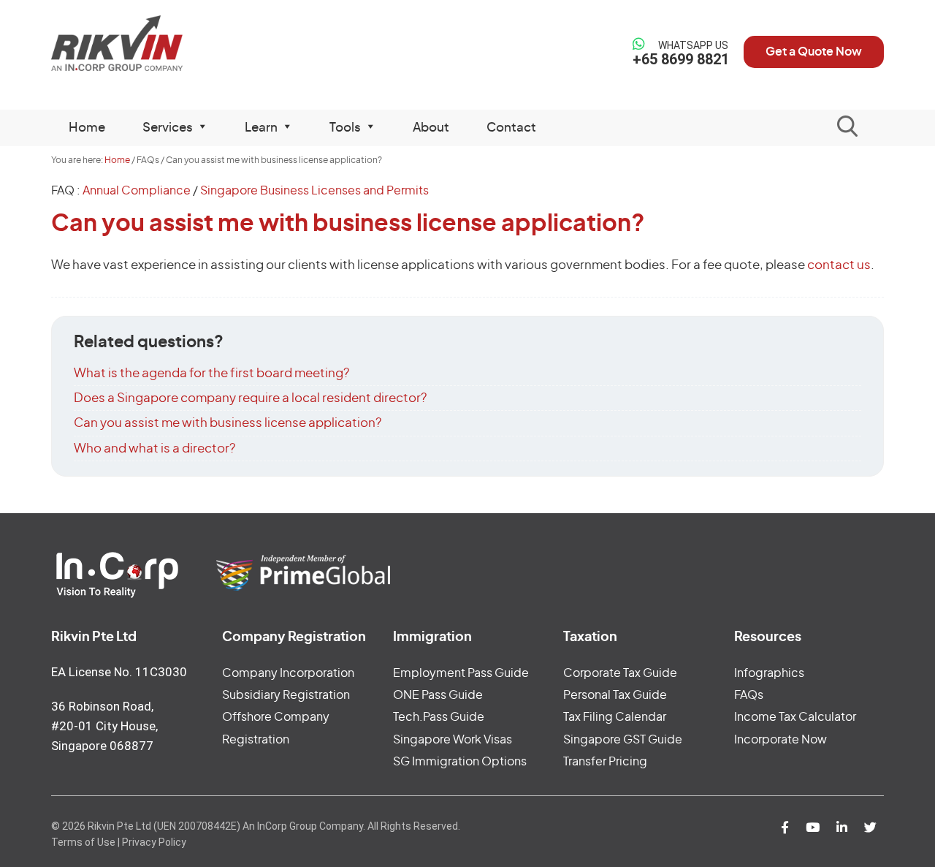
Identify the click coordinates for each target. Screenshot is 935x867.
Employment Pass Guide (461, 673)
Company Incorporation (288, 673)
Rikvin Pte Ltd (147, 43)
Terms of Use (83, 842)
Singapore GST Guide (622, 740)
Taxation (590, 637)
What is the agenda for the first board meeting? (211, 373)
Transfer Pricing (605, 762)
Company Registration (294, 637)
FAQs (748, 695)
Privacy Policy (154, 842)
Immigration (432, 637)
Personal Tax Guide (615, 695)
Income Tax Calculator (795, 717)
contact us (839, 265)
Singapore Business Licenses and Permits (314, 191)
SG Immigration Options (460, 762)
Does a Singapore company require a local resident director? (250, 398)
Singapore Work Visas (452, 740)
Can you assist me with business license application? (227, 423)
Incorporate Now (780, 740)
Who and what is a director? (154, 448)
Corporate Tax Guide (620, 673)
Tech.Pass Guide (438, 717)
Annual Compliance (137, 191)
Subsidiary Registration (286, 695)
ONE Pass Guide (438, 695)
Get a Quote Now (814, 52)
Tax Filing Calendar (614, 717)
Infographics (769, 673)
